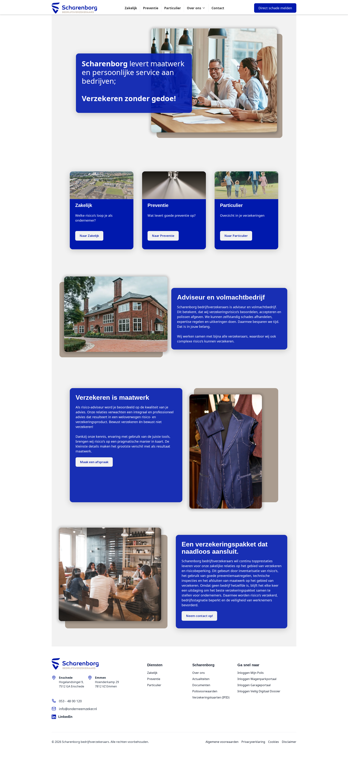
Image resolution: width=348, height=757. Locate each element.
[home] (74, 8)
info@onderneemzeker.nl (78, 709)
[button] (196, 8)
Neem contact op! (199, 616)
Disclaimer (289, 742)
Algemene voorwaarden (222, 742)
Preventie (150, 8)
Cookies (273, 742)
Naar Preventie (163, 236)
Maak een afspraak (94, 462)
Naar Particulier (236, 236)
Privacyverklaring (253, 742)
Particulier (172, 8)
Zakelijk (131, 8)
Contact (218, 8)
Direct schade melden (275, 8)
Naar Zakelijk (89, 236)
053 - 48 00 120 (70, 701)
